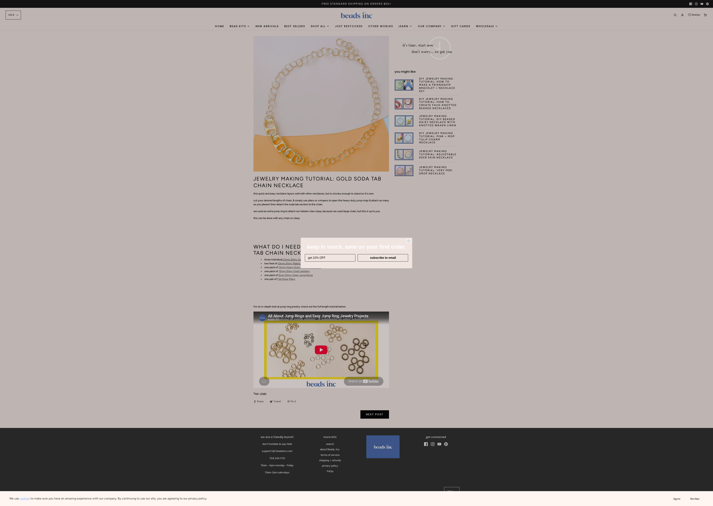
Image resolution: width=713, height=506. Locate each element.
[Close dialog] (409, 241)
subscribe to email (383, 257)
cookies (25, 498)
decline (695, 498)
